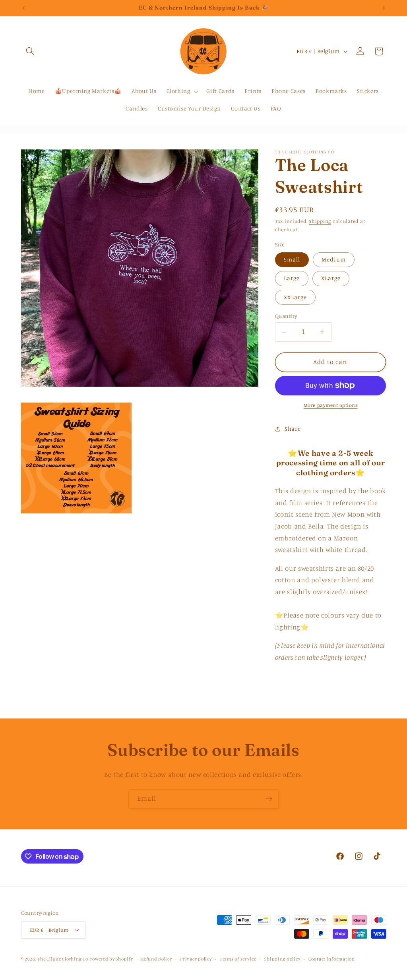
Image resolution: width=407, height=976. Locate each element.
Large (292, 278)
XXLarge (295, 297)
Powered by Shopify (111, 959)
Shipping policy (282, 959)
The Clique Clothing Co (62, 959)
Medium (334, 259)
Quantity (286, 316)
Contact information (331, 959)
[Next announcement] (383, 8)
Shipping (320, 221)
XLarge (331, 278)
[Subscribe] (269, 799)
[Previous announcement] (23, 8)
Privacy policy (195, 959)
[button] (30, 51)
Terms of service (238, 959)
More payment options (331, 405)
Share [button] (292, 428)
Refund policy (156, 959)
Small (292, 259)
